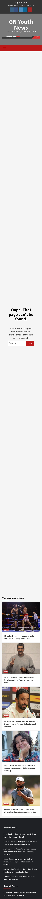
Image (22, 5)
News (6, 671)
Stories (6, 759)
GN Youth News (21, 24)
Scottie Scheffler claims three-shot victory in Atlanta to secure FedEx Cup (20, 870)
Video (16, 5)
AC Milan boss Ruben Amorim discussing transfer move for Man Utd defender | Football (21, 724)
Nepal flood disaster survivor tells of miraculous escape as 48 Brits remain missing (19, 768)
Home (10, 5)
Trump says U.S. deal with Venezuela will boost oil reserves (19, 877)
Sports (6, 630)
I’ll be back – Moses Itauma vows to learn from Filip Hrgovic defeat (20, 835)
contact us (30, 5)
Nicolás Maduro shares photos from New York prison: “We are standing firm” (19, 680)
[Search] (37, 48)
